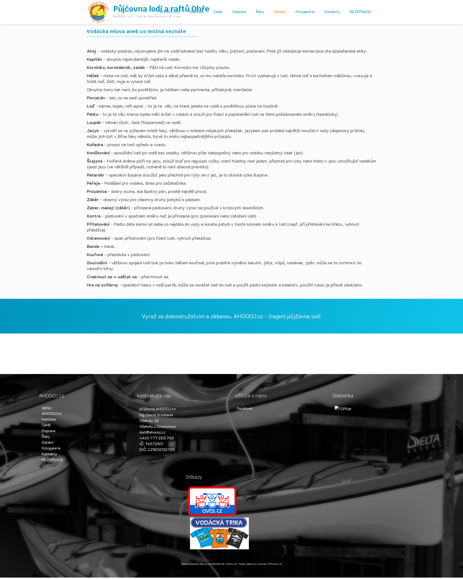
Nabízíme (196, 11)
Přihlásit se (275, 563)
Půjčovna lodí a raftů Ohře (161, 9)
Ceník (218, 11)
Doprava (239, 11)
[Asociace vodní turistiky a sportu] (212, 500)
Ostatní (280, 11)
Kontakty (332, 11)
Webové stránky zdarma (194, 563)
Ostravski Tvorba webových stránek (246, 563)
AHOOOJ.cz (169, 11)
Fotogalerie (305, 11)
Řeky (260, 11)
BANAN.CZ (217, 563)
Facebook (245, 408)
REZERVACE (360, 11)
